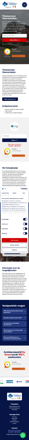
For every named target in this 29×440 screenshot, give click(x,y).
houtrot (4, 183)
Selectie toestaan (14, 245)
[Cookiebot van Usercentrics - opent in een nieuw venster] (20, 189)
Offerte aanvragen (14, 421)
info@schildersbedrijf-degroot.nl (14, 434)
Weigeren (14, 250)
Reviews (14, 420)
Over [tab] (24, 193)
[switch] (25, 224)
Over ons (14, 416)
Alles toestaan (14, 240)
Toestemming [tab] (5, 193)
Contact (14, 423)
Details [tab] (14, 193)
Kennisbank (14, 418)
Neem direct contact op (14, 145)
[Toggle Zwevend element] (23, 435)
